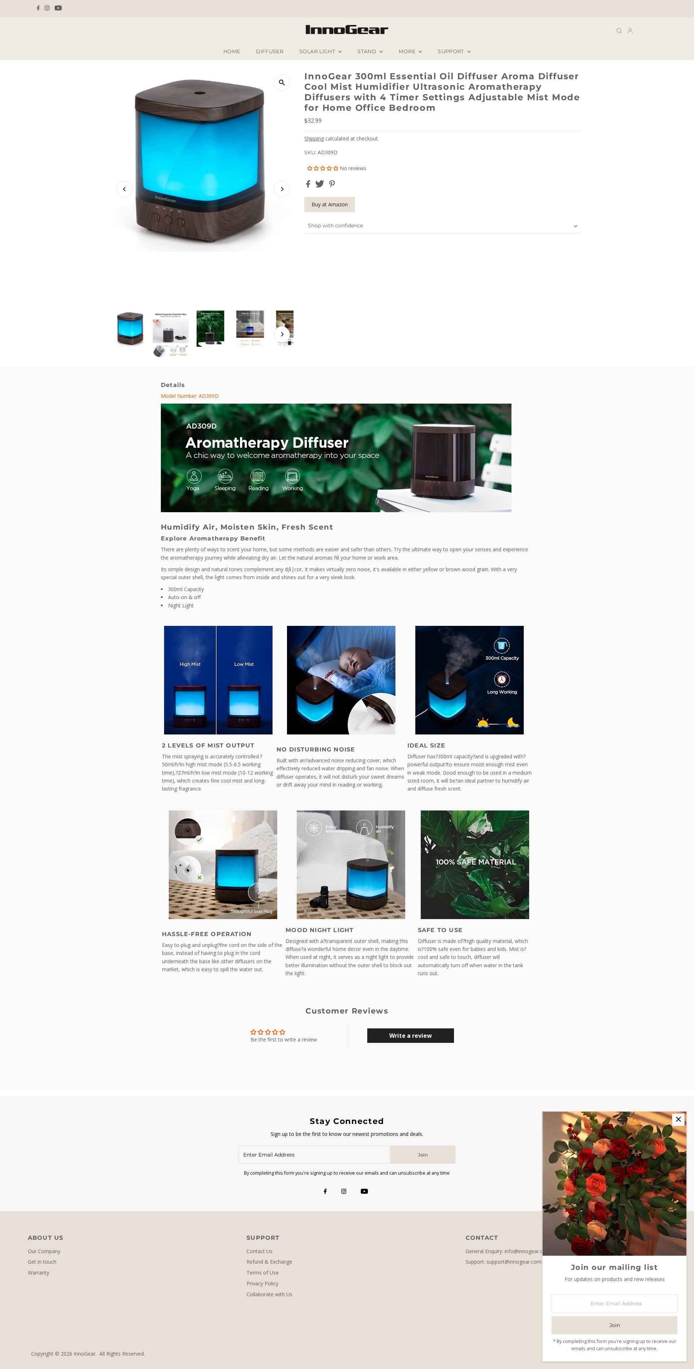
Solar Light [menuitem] (318, 51)
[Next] (282, 189)
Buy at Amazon (330, 204)
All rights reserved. (122, 1353)
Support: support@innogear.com (503, 1261)
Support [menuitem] (452, 51)
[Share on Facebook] (309, 185)
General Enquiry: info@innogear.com (508, 1251)
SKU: (310, 152)
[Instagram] (47, 8)
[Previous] (124, 189)
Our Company (44, 1251)
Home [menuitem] (231, 51)
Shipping (314, 138)
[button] (323, 168)
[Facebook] (38, 8)
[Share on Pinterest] (332, 185)
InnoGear (84, 1353)
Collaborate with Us (269, 1294)
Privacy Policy (262, 1283)
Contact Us (260, 1251)
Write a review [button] (410, 1036)
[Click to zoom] (282, 83)
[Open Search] (619, 31)
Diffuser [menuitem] (269, 51)
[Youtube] (58, 8)
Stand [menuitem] (367, 51)
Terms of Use (263, 1272)
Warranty (38, 1272)
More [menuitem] (408, 51)
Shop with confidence (335, 225)
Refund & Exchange (269, 1261)
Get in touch (42, 1261)
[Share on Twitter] (320, 185)
